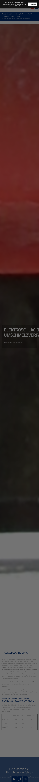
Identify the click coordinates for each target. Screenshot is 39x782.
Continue (33, 4)
